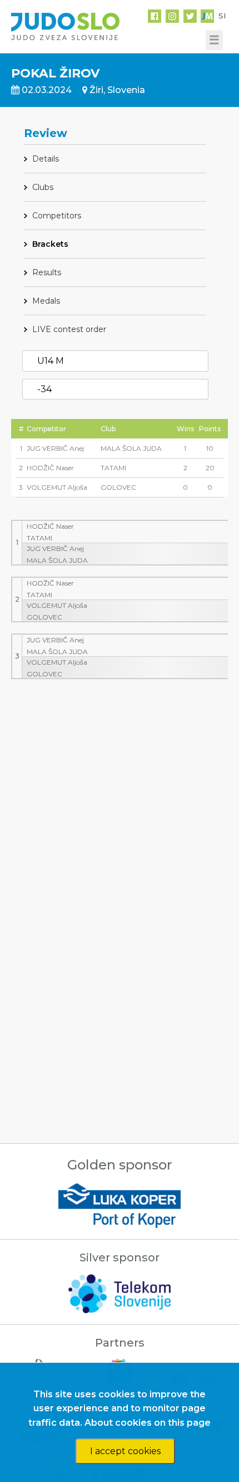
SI (222, 15)
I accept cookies (125, 1451)
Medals (46, 301)
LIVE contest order (69, 329)
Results (46, 272)
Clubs (42, 187)
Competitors (56, 216)
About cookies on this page (147, 1422)
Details (45, 159)
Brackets (50, 244)
